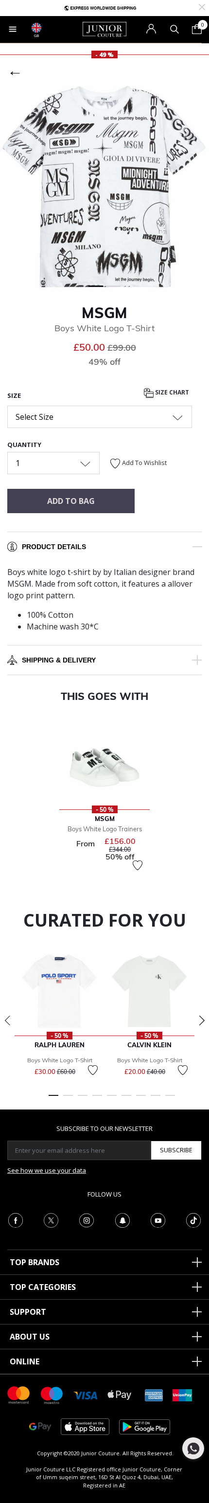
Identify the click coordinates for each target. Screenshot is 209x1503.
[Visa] (85, 1394)
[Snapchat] (122, 1219)
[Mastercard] (19, 1394)
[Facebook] (15, 1219)
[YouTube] (158, 1219)
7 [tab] (141, 1100)
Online (24, 1361)
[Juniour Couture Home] (104, 28)
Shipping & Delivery (59, 660)
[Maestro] (52, 1394)
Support (28, 1311)
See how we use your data (46, 1170)
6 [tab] (126, 1100)
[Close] (202, 6)
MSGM (104, 313)
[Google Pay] (40, 1426)
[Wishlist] (137, 865)
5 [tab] (112, 1100)
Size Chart (171, 392)
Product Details (54, 547)
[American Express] (154, 1394)
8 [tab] (155, 1100)
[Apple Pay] (119, 1394)
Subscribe (176, 1149)
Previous (7, 1020)
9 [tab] (170, 1100)
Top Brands (34, 1262)
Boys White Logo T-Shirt (59, 1060)
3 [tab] (82, 1100)
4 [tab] (97, 1100)
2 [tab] (68, 1100)
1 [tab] (53, 1100)
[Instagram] (86, 1219)
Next (201, 1020)
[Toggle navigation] (12, 29)
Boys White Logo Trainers (105, 829)
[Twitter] (51, 1219)
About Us (30, 1336)
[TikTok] (193, 1219)
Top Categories (43, 1287)
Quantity (24, 444)
